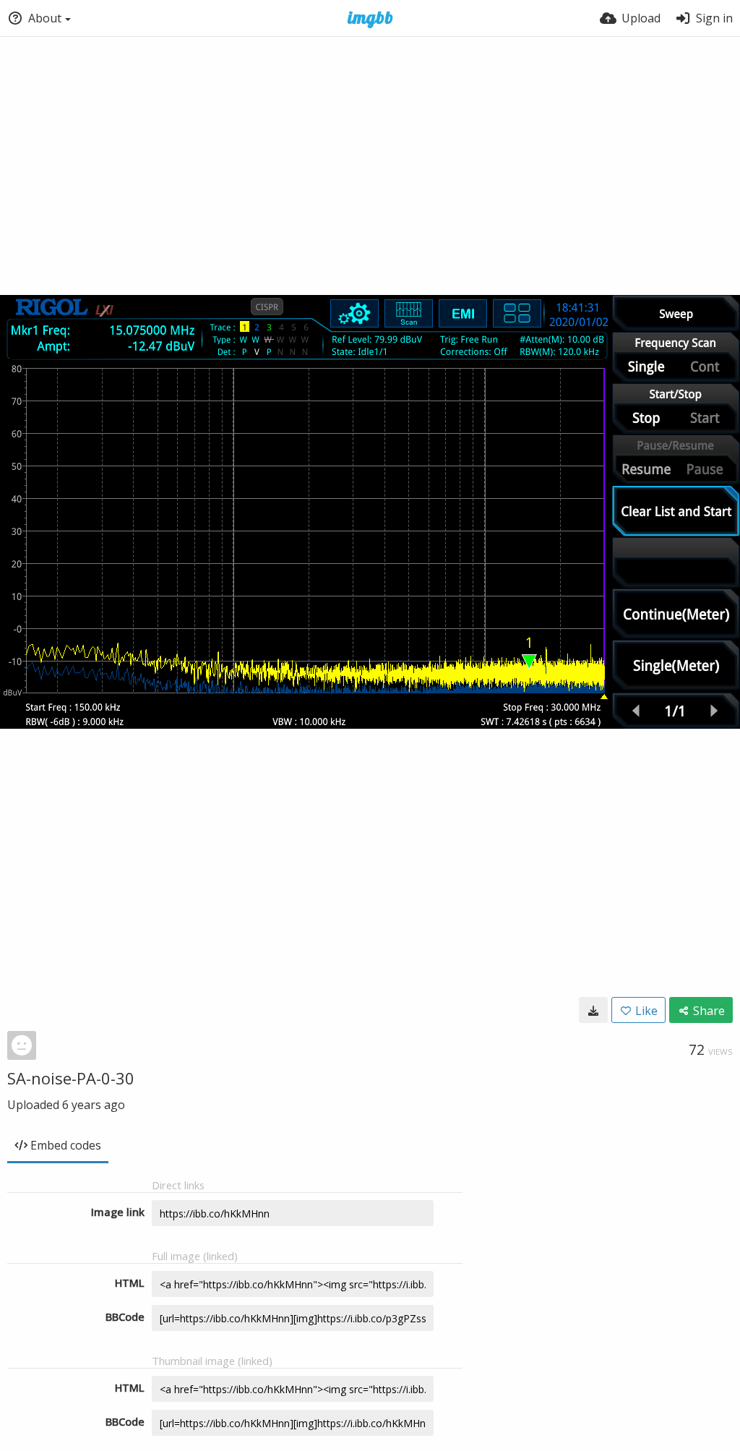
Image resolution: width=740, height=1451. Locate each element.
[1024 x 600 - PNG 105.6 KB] (593, 1010)
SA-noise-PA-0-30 (70, 1078)
